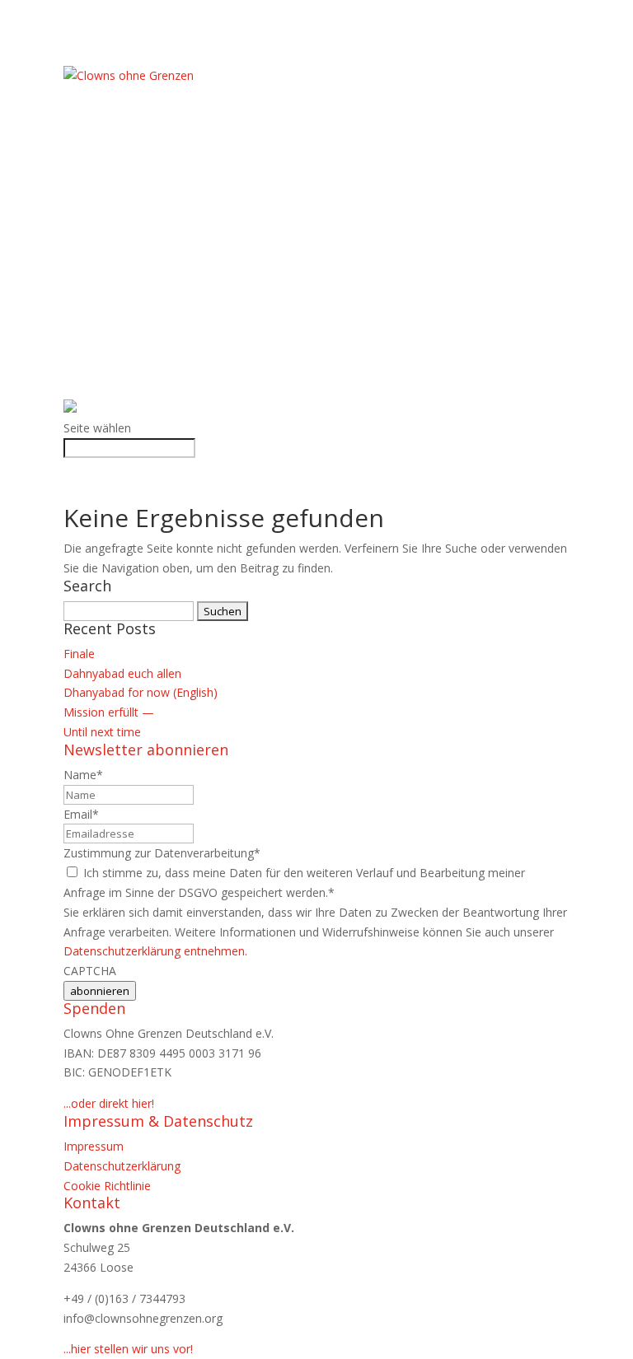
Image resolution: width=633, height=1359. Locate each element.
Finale (79, 653)
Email (81, 814)
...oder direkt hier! (108, 1103)
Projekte (91, 173)
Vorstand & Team (120, 134)
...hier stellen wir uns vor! (128, 1349)
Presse (84, 369)
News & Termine (114, 193)
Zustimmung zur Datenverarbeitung (161, 853)
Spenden (90, 311)
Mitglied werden (117, 291)
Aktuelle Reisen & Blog (137, 213)
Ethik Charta (105, 115)
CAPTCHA (89, 970)
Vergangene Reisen (123, 232)
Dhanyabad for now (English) (140, 692)
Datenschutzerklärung (122, 1166)
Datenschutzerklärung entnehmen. (155, 951)
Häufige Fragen (111, 153)
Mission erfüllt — (108, 712)
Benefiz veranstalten (134, 330)
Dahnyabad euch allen (122, 673)
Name (83, 774)
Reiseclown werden (126, 349)
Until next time (102, 732)
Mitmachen (99, 271)
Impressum (93, 1146)
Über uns (91, 95)
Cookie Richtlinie (107, 1185)
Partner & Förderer (127, 251)
